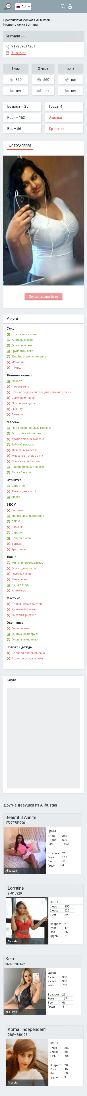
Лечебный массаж (24, 450)
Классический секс (25, 334)
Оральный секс (22, 345)
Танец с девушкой (24, 491)
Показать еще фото (43, 296)
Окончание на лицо (25, 639)
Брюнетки (56, 129)
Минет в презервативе (27, 562)
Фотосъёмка (20, 386)
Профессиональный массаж (31, 427)
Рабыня (17, 527)
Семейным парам (23, 397)
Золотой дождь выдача (28, 653)
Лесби (16, 497)
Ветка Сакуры (21, 472)
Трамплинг (19, 549)
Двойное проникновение (29, 356)
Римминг (17, 414)
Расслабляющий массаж (28, 466)
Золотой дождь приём (27, 658)
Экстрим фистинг (24, 615)
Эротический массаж (26, 433)
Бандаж (17, 543)
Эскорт (17, 381)
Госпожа (18, 510)
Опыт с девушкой (24, 568)
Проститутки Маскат (18, 20)
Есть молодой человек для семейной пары (41, 392)
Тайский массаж (23, 444)
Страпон (17, 532)
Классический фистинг (27, 603)
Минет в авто (21, 579)
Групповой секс (22, 351)
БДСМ (16, 521)
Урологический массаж (28, 439)
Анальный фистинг (24, 609)
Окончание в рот (23, 628)
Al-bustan (43, 20)
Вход (71, 5)
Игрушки (18, 362)
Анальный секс (22, 339)
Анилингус (19, 590)
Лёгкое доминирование (28, 515)
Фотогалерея (20, 146)
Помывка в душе (23, 403)
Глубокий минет (22, 573)
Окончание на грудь (25, 634)
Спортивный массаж (26, 461)
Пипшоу (17, 408)
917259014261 (23, 46)
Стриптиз (18, 485)
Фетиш (16, 367)
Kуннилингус (20, 585)
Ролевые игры (21, 538)
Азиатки (55, 118)
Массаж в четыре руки (27, 455)
